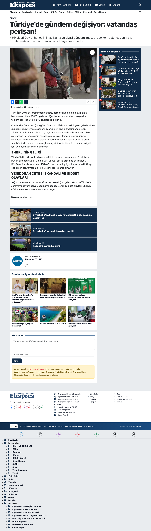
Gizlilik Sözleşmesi (124, 399)
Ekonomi (87, 12)
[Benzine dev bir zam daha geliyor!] (81, 314)
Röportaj (12, 488)
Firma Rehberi (15, 485)
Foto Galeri (85, 4)
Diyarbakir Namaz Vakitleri (68, 399)
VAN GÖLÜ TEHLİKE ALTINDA (53, 323)
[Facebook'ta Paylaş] (12, 102)
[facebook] (21, 434)
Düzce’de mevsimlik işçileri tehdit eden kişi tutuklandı (53, 296)
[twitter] (40, 434)
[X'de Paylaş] (17, 102)
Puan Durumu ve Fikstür (68, 407)
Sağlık (70, 12)
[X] (16, 407)
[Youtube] (29, 407)
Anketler (12, 494)
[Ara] (140, 5)
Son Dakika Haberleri (66, 412)
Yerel (15, 473)
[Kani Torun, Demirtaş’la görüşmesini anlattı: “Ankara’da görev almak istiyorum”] (25, 285)
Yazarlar (117, 4)
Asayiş (92, 397)
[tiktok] (115, 434)
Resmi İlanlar (100, 12)
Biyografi (13, 491)
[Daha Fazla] (26, 102)
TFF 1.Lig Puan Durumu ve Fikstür (29, 518)
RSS (15, 426)
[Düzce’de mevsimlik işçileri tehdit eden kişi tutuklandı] (53, 285)
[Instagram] (25, 407)
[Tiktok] (34, 407)
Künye (119, 402)
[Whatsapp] (42, 407)
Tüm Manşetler (64, 410)
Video (102, 4)
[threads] (134, 434)
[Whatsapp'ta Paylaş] (21, 102)
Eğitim (78, 12)
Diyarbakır (15, 12)
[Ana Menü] (140, 12)
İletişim (93, 402)
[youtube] (78, 434)
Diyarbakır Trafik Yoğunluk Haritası (29, 515)
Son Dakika (27, 12)
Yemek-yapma (19, 470)
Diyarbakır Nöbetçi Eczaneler (69, 394)
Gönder (16, 361)
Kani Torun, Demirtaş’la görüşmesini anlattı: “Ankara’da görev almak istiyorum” (23, 298)
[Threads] (38, 407)
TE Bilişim (137, 426)
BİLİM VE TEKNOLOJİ (22, 446)
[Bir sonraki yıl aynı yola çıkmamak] (25, 314)
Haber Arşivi (63, 415)
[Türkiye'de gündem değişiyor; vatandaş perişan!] (53, 73)
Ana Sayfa (13, 440)
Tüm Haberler (63, 4)
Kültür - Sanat (58, 12)
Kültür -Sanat (19, 458)
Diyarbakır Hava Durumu (68, 397)
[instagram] (59, 434)
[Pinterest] (20, 407)
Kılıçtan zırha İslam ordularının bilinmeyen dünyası (79, 297)
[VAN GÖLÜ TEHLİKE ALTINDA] (53, 314)
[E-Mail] (27, 265)
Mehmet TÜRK (18, 107)
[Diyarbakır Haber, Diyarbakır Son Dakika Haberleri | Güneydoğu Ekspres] (22, 5)
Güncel (38, 12)
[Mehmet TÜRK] (17, 261)
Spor (46, 12)
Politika (93, 399)
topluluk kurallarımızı (36, 369)
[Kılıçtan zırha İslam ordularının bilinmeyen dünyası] (81, 285)
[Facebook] (12, 407)
